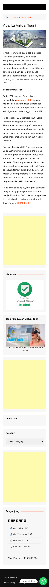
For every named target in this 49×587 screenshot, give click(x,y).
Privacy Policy (9, 583)
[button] (43, 581)
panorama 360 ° (24, 100)
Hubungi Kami (25, 583)
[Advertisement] (24, 240)
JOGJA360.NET (23, 203)
